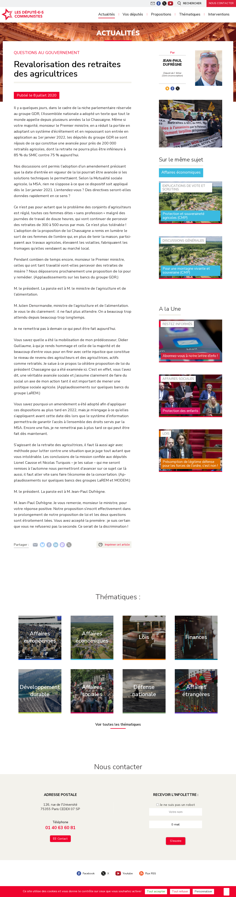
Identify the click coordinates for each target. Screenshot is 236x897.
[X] (69, 544)
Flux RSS (150, 873)
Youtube (127, 873)
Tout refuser (180, 891)
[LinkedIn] (55, 544)
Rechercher (191, 3)
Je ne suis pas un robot (177, 805)
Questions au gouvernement (47, 52)
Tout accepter (156, 891)
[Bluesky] (42, 544)
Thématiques (189, 14)
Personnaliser (203, 891)
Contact (62, 839)
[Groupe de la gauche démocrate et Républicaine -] (25, 14)
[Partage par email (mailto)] (35, 544)
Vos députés (133, 14)
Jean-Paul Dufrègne (172, 62)
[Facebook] (49, 544)
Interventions (219, 14)
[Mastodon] (62, 544)
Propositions (161, 14)
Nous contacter (221, 3)
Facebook (88, 873)
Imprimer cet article (117, 545)
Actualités (106, 14)
